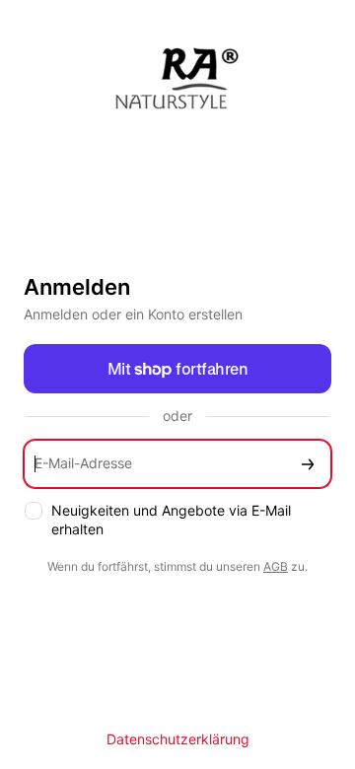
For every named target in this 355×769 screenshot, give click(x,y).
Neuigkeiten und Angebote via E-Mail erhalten (171, 519)
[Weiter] (307, 464)
